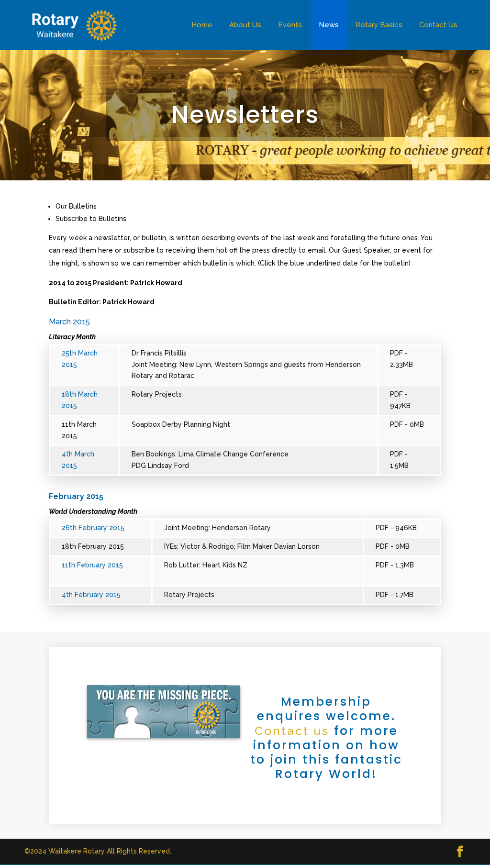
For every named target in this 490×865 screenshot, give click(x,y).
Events (290, 25)
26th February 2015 (93, 528)
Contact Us (438, 25)
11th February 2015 (92, 565)
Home (201, 25)
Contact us (292, 730)
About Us (245, 25)
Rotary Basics (379, 25)
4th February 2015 (91, 595)
